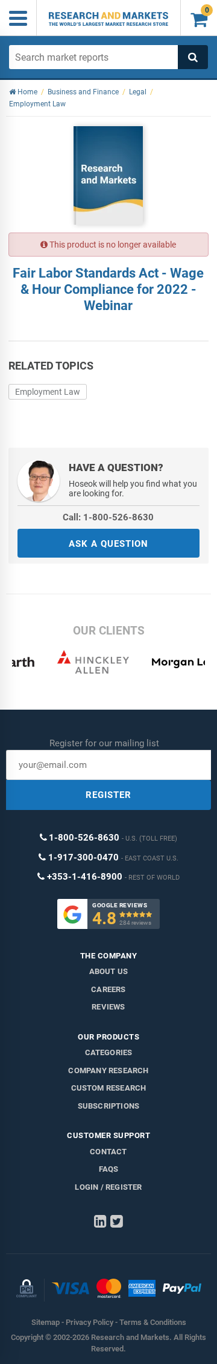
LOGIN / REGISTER (108, 1187)
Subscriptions (109, 1105)
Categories (109, 1052)
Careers (108, 989)
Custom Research (108, 1087)
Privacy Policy (89, 1322)
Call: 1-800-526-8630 (108, 517)
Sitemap (45, 1322)
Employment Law (47, 392)
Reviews (108, 1006)
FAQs (109, 1169)
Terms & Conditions (152, 1322)
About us (108, 971)
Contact (108, 1151)
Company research (108, 1070)
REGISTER (108, 795)
